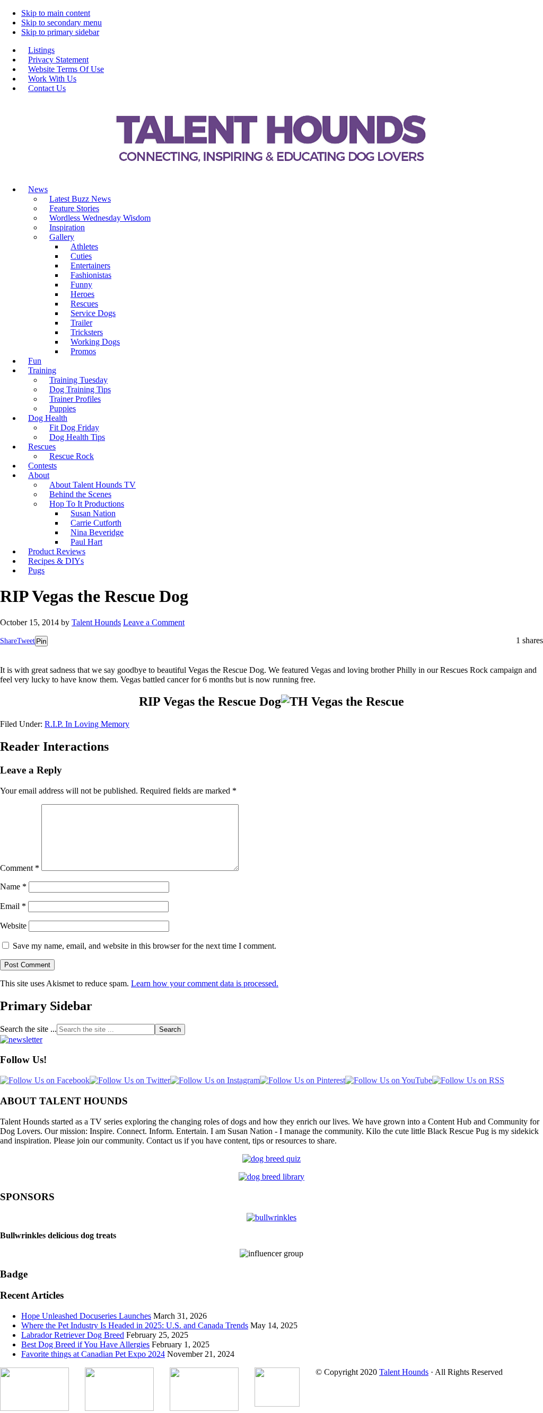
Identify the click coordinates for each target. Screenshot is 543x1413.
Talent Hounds (403, 1371)
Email (13, 906)
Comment (19, 867)
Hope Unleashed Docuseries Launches (86, 1315)
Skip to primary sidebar (60, 32)
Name (13, 886)
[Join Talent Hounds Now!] (271, 171)
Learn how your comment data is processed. (204, 983)
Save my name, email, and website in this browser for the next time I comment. (144, 945)
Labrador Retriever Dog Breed (72, 1334)
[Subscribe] (21, 1039)
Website (13, 925)
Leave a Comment (154, 622)
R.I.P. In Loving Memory (87, 723)
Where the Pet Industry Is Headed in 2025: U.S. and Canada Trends (134, 1325)
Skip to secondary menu (61, 22)
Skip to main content (55, 12)
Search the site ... (28, 1028)
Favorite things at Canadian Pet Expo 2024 (93, 1353)
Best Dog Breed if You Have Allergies (85, 1344)
